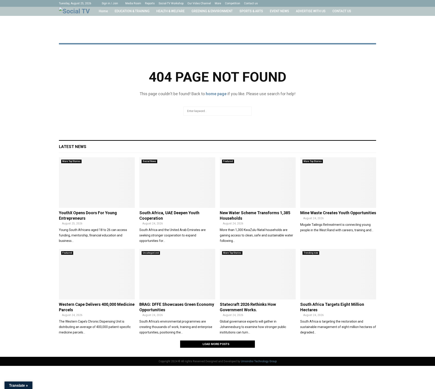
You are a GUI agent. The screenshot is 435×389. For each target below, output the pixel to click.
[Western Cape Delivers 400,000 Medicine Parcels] (97, 274)
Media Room (133, 3)
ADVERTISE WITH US (311, 11)
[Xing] (375, 3)
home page (216, 93)
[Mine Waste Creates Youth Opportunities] (338, 182)
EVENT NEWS (279, 11)
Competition (232, 3)
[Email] (365, 3)
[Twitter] (346, 3)
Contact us (251, 3)
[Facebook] (341, 3)
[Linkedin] (356, 3)
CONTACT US (341, 11)
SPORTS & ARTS (251, 11)
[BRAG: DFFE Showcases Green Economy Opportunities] (177, 274)
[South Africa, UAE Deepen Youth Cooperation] (177, 182)
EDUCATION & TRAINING (132, 11)
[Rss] (370, 3)
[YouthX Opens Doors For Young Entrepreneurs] (97, 182)
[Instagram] (351, 3)
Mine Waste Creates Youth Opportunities (338, 212)
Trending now (311, 253)
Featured (228, 161)
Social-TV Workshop (171, 3)
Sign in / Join (109, 3)
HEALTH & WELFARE (170, 11)
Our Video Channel (199, 3)
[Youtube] (360, 3)
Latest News (72, 146)
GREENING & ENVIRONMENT (212, 11)
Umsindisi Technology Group (259, 361)
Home (103, 11)
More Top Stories (71, 161)
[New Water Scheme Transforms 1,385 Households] (258, 182)
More (218, 3)
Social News (149, 161)
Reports (150, 3)
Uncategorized (151, 253)
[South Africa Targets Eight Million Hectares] (338, 274)
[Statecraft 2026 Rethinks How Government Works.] (258, 274)
